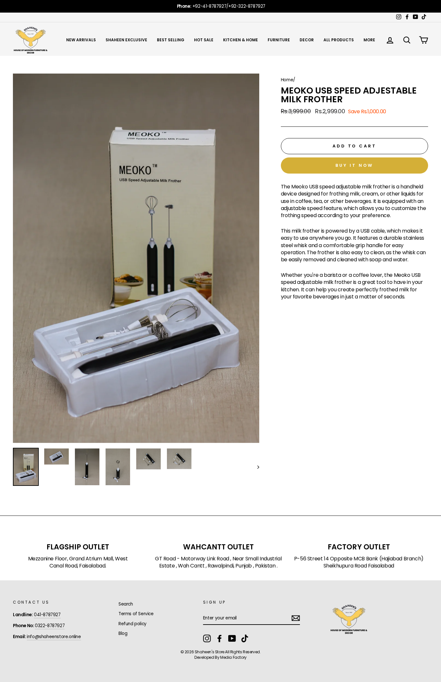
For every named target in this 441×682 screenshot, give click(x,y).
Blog (122, 633)
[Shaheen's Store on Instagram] (207, 638)
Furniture (279, 40)
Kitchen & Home (240, 40)
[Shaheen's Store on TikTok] (245, 638)
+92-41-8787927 (209, 6)
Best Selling (170, 40)
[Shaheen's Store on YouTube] (232, 638)
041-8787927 (47, 615)
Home (287, 80)
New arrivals (81, 40)
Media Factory (233, 657)
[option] (220, 6)
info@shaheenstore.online (54, 637)
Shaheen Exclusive (126, 40)
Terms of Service (136, 614)
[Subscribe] (296, 618)
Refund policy (132, 624)
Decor (307, 40)
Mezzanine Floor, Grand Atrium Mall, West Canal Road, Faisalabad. (78, 562)
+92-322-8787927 (246, 6)
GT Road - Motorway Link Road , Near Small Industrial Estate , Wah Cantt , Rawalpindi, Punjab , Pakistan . (218, 562)
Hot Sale (203, 40)
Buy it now (354, 165)
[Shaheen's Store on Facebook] (219, 638)
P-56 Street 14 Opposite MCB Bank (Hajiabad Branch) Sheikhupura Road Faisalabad (359, 562)
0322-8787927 (50, 626)
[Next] (255, 467)
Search (125, 604)
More (369, 40)
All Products (338, 40)
